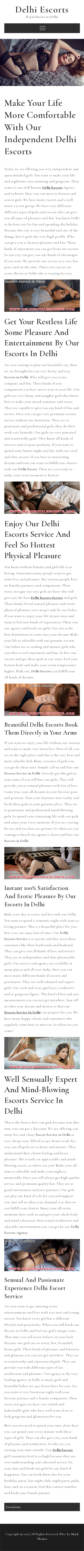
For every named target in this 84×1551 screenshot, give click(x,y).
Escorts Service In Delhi (22, 1012)
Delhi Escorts (42, 9)
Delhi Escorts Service (47, 598)
